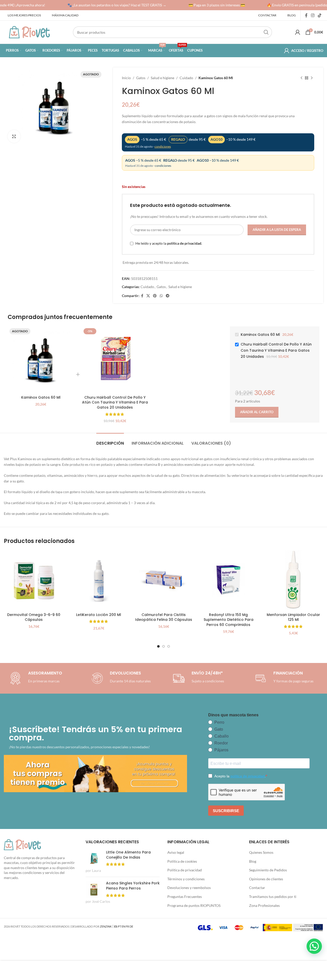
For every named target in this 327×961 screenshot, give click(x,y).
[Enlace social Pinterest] (154, 295)
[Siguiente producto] (311, 77)
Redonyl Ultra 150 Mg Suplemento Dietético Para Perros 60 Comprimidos (228, 619)
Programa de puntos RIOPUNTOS (193, 905)
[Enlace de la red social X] (148, 295)
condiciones (163, 146)
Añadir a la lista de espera (277, 230)
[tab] (110, 440)
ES (115, 926)
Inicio (126, 78)
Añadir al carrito (256, 412)
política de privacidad (184, 243)
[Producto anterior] (301, 77)
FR (127, 926)
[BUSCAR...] (266, 32)
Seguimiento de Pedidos (268, 870)
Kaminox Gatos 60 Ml (41, 397)
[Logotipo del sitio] (29, 32)
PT (119, 926)
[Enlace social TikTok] (319, 15)
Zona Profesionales (264, 905)
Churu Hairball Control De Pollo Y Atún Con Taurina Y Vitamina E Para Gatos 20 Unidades (115, 402)
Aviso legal (175, 852)
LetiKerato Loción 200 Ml (98, 614)
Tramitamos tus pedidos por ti (272, 896)
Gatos (140, 78)
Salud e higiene (162, 78)
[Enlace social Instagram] (312, 15)
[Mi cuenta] (298, 32)
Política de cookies (182, 861)
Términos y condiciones (186, 879)
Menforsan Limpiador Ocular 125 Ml (293, 617)
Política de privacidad (184, 870)
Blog (252, 861)
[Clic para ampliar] (14, 136)
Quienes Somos (261, 852)
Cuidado (186, 78)
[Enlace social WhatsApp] (161, 295)
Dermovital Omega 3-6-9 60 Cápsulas (33, 617)
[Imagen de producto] (99, 580)
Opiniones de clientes (266, 879)
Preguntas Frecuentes (184, 896)
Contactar (257, 887)
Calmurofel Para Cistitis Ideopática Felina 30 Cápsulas (163, 617)
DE (131, 926)
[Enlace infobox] (120, 678)
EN (123, 926)
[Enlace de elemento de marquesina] (113, 5)
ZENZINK (106, 926)
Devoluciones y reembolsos (189, 887)
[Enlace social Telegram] (167, 295)
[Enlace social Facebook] (306, 15)
